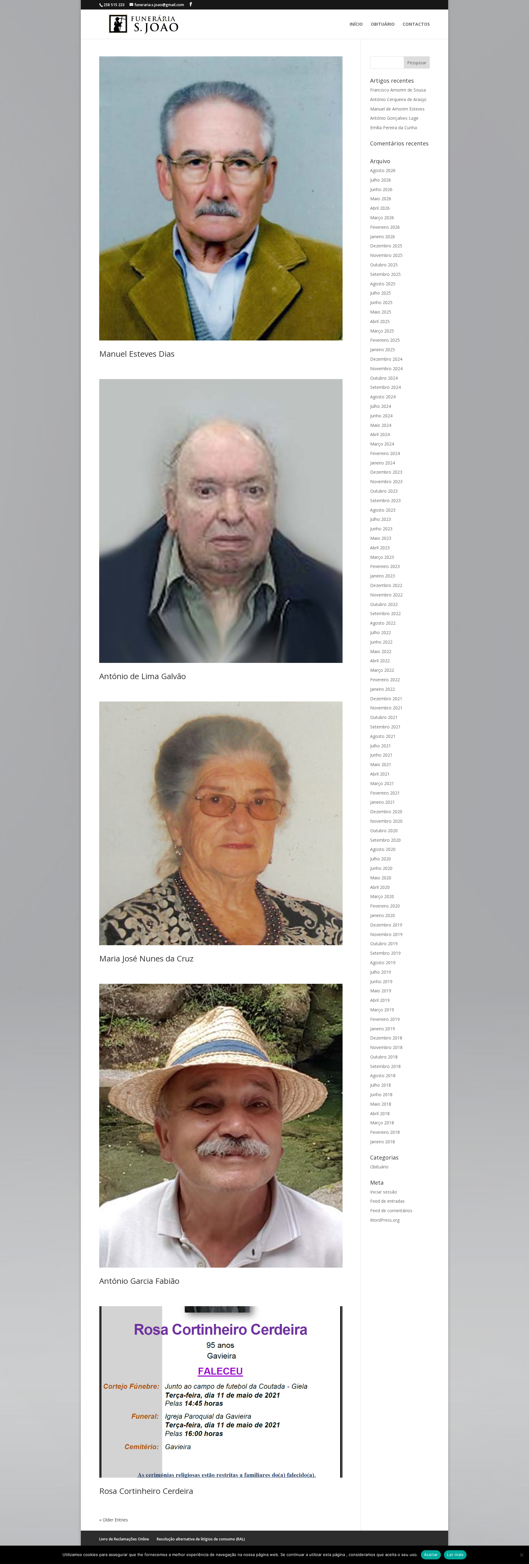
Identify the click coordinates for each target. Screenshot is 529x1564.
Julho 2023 (380, 519)
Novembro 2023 (386, 481)
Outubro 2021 (384, 717)
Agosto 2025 (383, 284)
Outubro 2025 (384, 265)
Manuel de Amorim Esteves (397, 109)
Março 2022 (382, 670)
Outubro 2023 (384, 491)
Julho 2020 (380, 859)
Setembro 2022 (385, 613)
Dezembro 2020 (386, 811)
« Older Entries (113, 1520)
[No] (521, 1555)
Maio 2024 (380, 425)
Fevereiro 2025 (385, 340)
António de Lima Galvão (142, 676)
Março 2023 (382, 557)
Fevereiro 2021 (385, 793)
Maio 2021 (380, 764)
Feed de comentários (391, 1210)
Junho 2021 (381, 755)
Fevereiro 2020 (385, 906)
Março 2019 (382, 1010)
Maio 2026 (380, 198)
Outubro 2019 (384, 943)
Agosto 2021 (383, 736)
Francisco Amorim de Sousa (398, 90)
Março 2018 (382, 1123)
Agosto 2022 (383, 623)
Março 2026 (382, 217)
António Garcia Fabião (139, 1280)
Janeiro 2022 (382, 689)
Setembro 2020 (385, 840)
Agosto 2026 (383, 170)
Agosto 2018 (383, 1075)
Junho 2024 (381, 416)
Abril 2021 (380, 774)
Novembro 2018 (386, 1047)
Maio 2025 (380, 312)
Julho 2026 (380, 180)
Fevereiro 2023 (385, 566)
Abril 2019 (380, 1000)
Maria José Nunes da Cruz (146, 958)
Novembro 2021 (386, 708)
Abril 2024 (380, 434)
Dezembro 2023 (386, 472)
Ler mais (455, 1554)
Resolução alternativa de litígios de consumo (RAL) (201, 1539)
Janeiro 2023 (382, 576)
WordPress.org (385, 1220)
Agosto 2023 (383, 510)
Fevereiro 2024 (385, 453)
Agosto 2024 (383, 397)
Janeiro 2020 (382, 915)
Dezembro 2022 (386, 585)
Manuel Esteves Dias (136, 353)
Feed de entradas (387, 1201)
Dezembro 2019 (386, 925)
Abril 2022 (380, 661)
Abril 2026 (380, 208)
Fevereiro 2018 (385, 1132)
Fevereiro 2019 (385, 1019)
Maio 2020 (380, 878)
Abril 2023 (380, 548)
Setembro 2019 (385, 953)
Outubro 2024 (384, 378)
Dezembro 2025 (386, 246)
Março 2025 (382, 331)
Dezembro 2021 (386, 698)
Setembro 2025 (385, 274)
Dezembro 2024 (386, 359)
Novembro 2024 (386, 368)
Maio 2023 (380, 538)
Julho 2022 (380, 632)
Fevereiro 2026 (385, 227)
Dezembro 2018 (386, 1038)
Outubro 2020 (384, 830)
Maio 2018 (380, 1104)
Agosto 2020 (383, 849)
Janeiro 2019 (382, 1029)
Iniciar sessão (383, 1192)
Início (356, 24)
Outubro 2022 (384, 604)
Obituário (383, 24)
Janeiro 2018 (382, 1142)
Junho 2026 (381, 189)
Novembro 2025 (386, 255)
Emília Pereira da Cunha (393, 127)
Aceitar (431, 1554)
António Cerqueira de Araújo (398, 99)
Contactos (416, 24)
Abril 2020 (380, 887)
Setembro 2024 (385, 387)
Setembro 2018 (385, 1066)
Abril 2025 (380, 321)
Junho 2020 (381, 868)
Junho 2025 (381, 302)
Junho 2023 (381, 529)
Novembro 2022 (386, 595)
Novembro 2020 (386, 821)
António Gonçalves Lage (394, 118)
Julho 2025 (380, 293)
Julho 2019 (380, 972)
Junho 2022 (381, 642)
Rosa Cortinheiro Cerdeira (146, 1490)
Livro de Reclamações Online (124, 1539)
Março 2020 (382, 896)
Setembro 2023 (385, 500)
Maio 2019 (380, 991)
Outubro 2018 (384, 1057)
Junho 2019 (381, 981)
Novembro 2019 (386, 934)
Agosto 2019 (383, 962)
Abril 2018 (380, 1113)
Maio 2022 (380, 651)
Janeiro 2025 (382, 349)
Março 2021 (382, 783)
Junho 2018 (381, 1094)
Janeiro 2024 (382, 463)
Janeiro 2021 (382, 802)
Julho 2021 (380, 746)
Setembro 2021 (385, 727)
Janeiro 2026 (382, 236)
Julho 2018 (380, 1085)
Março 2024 (382, 444)
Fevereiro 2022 (385, 679)
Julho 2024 (380, 406)
